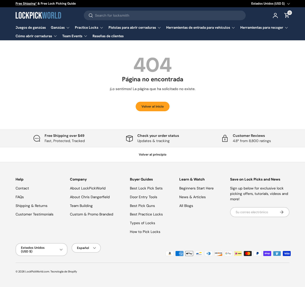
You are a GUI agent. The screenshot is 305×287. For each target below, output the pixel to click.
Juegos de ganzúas (31, 27)
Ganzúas (58, 27)
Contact (22, 188)
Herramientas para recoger (261, 27)
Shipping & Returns (32, 205)
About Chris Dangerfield (90, 197)
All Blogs (186, 205)
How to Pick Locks (145, 231)
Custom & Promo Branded (91, 214)
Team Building (81, 205)
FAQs (20, 197)
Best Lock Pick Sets (146, 188)
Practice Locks (86, 27)
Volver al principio (152, 154)
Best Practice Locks (146, 214)
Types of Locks (142, 223)
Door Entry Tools (143, 197)
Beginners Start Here (196, 188)
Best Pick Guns (142, 205)
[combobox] (165, 15)
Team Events (72, 36)
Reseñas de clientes (108, 36)
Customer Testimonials (35, 214)
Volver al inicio (153, 106)
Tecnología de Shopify (63, 271)
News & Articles (192, 197)
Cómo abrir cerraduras (34, 36)
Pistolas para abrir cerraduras (132, 27)
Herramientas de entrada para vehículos (198, 27)
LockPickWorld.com (37, 271)
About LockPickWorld (88, 188)
